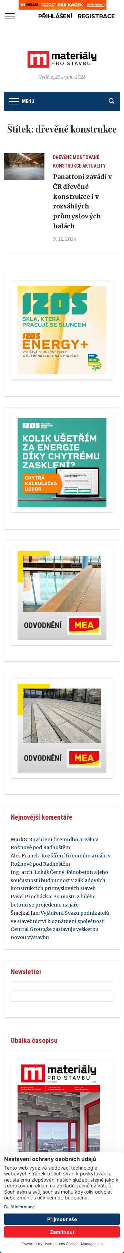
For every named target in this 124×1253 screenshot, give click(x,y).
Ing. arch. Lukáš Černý (37, 872)
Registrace (96, 16)
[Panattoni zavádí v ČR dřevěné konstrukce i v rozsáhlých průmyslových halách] (24, 166)
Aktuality (94, 166)
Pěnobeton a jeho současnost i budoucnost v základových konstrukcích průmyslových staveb (59, 880)
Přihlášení (55, 16)
